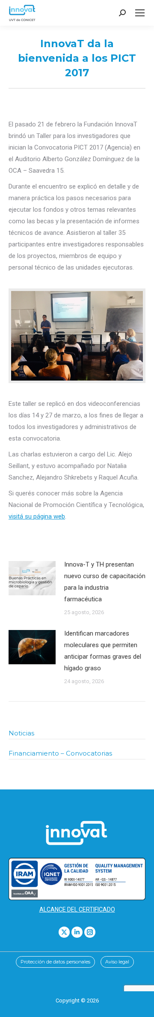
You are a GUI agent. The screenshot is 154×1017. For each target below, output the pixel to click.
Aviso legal (117, 962)
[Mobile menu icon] (139, 12)
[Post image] (32, 578)
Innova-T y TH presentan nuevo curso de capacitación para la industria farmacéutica (104, 582)
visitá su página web (37, 516)
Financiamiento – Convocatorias (60, 753)
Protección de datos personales (55, 962)
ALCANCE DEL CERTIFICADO (77, 909)
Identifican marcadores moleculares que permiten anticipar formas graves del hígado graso (102, 651)
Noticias (21, 733)
